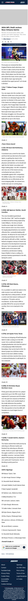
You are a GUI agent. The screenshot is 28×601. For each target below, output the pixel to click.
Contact (3, 567)
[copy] (11, 42)
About (3, 565)
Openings (19, 565)
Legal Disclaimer (21, 576)
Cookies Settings (6, 584)
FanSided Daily (5, 570)
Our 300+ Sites (21, 567)
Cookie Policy (5, 576)
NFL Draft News (10, 553)
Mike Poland (6, 39)
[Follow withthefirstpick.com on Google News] (24, 547)
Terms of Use (20, 573)
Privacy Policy (5, 573)
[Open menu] (2, 2)
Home (3, 553)
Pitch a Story (20, 570)
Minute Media (10, 588)
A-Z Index (19, 579)
